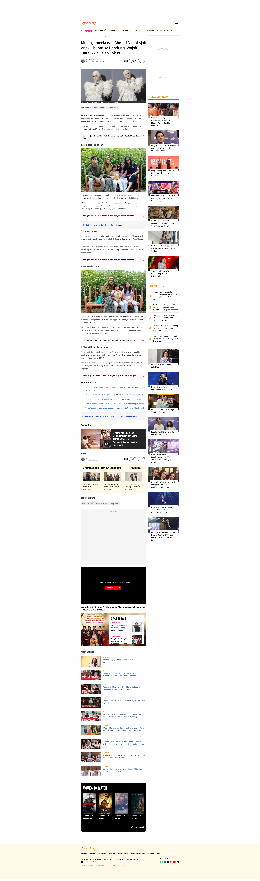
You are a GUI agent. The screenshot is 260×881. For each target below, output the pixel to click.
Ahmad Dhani (113, 108)
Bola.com (121, 859)
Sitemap (151, 853)
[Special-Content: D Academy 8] (94, 629)
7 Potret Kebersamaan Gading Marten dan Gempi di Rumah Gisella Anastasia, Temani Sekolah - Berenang (125, 438)
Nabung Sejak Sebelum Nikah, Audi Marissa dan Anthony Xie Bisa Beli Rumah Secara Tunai (112, 137)
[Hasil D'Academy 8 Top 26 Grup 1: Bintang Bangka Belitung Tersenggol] (137, 627)
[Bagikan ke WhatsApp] (144, 61)
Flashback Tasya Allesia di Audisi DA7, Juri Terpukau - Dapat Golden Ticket (162, 510)
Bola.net (109, 859)
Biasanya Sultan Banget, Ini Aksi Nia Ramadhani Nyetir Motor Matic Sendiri (108, 216)
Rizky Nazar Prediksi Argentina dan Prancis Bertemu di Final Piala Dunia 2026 (163, 148)
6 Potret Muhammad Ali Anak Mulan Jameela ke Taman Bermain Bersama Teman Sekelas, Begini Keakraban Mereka (124, 730)
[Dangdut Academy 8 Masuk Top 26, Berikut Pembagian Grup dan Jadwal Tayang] (137, 640)
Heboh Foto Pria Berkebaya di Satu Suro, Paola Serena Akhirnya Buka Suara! (163, 484)
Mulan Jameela (105, 37)
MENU (177, 23)
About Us (84, 853)
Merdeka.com (134, 859)
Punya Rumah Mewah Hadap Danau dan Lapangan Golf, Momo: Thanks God (109, 340)
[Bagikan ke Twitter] (135, 61)
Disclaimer (102, 853)
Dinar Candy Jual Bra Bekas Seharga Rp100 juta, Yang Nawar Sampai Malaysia (109, 376)
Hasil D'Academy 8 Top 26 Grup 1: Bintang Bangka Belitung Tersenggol (119, 627)
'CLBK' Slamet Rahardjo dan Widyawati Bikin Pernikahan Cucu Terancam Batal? (162, 223)
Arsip (158, 853)
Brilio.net (97, 862)
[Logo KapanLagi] (88, 23)
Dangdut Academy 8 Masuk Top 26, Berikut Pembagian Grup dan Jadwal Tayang (119, 641)
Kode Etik (112, 853)
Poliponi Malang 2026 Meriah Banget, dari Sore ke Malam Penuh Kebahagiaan (163, 198)
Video (105, 671)
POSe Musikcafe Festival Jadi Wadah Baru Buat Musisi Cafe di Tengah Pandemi (115, 403)
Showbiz (89, 37)
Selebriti (96, 37)
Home (83, 37)
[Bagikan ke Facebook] (131, 61)
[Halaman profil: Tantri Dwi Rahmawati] (83, 61)
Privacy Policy (123, 853)
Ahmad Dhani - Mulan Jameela (107, 504)
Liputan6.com (87, 859)
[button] (139, 61)
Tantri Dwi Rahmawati (92, 60)
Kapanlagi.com (99, 859)
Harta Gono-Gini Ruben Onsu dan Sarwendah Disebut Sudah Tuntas (163, 248)
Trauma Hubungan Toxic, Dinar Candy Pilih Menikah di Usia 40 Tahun (162, 273)
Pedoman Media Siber (138, 853)
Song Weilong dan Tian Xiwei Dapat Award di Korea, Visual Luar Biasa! (162, 173)
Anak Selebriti (87, 504)
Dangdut (106, 657)
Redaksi (92, 853)
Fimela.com (86, 862)
